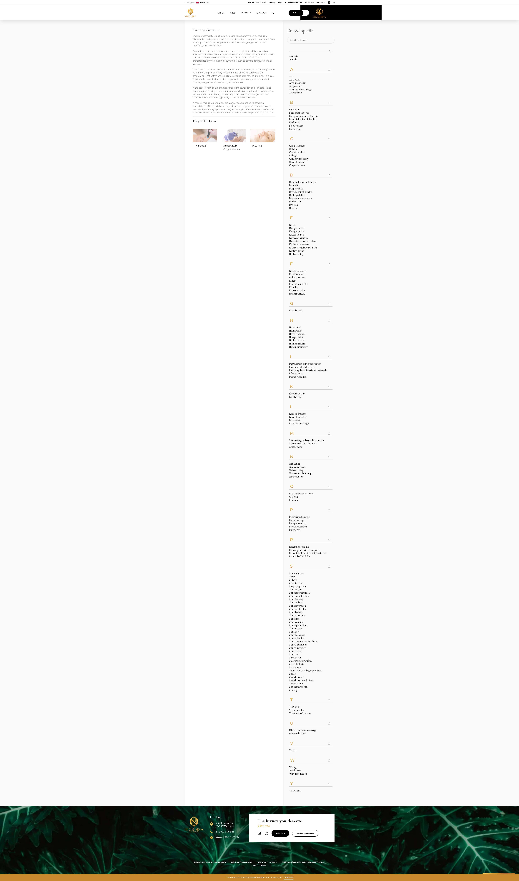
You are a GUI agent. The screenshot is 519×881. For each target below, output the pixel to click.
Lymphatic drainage (299, 424)
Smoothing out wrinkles (300, 661)
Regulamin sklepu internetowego (210, 862)
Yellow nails (295, 791)
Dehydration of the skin (300, 192)
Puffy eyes (294, 530)
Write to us (280, 833)
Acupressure (295, 86)
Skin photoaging (297, 635)
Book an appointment (305, 833)
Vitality (293, 750)
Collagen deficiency (299, 159)
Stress (292, 674)
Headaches (294, 328)
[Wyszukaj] (330, 40)
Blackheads (294, 123)
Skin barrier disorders (299, 593)
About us (246, 13)
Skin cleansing (296, 599)
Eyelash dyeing (296, 251)
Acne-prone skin (297, 83)
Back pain (294, 110)
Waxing (293, 767)
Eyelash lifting (296, 254)
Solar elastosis (296, 664)
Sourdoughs (295, 667)
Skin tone (293, 654)
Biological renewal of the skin (303, 116)
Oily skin (293, 497)
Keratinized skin (297, 394)
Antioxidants (295, 93)
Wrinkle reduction (298, 774)
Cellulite (293, 149)
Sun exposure (296, 684)
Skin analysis (295, 590)
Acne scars (294, 80)
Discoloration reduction (300, 198)
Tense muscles (296, 710)
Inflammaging (295, 374)
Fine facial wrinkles (298, 284)
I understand (289, 877)
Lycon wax (294, 420)
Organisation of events (257, 2)
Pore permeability (298, 523)
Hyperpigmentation (298, 347)
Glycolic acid (295, 311)
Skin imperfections (298, 625)
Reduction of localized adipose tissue (307, 553)
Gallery (272, 2)
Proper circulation (298, 527)
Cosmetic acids (296, 162)
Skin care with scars (299, 596)
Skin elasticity (296, 612)
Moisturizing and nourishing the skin (306, 440)
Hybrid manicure (297, 344)
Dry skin (293, 208)
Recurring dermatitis (299, 547)
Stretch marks (296, 677)
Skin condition (296, 603)
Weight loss (295, 771)
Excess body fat (297, 235)
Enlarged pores (296, 228)
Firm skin (293, 287)
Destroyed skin (296, 195)
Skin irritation (295, 629)
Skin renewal (295, 651)
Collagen (293, 156)
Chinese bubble (296, 152)
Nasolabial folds (297, 467)
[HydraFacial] (205, 135)
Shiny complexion (297, 586)
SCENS (293, 580)
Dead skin (294, 185)
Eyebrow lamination (299, 244)
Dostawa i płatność (267, 862)
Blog (280, 2)
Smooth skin (295, 658)
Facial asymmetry (298, 271)
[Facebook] (334, 3)
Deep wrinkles (296, 189)
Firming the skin (297, 291)
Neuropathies (296, 477)
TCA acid (294, 707)
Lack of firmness (297, 414)
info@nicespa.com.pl (316, 2)
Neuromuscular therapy (301, 474)
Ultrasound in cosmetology (302, 730)
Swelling (293, 690)
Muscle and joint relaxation (302, 444)
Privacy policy (277, 877)
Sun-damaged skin (298, 687)
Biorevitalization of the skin (302, 119)
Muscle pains (295, 447)
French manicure (297, 294)
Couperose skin (297, 165)
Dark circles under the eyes (302, 182)
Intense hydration (297, 377)
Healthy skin (295, 331)
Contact (262, 13)
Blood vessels (296, 126)
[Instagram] (329, 2)
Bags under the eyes (299, 113)
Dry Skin (293, 205)
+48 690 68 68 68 (295, 2)
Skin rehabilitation (298, 645)
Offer (220, 13)
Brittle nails (294, 129)
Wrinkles (293, 60)
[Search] (273, 13)
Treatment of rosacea (300, 713)
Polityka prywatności (241, 862)
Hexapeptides (296, 337)
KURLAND (295, 397)
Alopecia (293, 56)
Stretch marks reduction (301, 680)
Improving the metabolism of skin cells (308, 370)
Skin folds (294, 619)
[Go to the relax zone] (324, 12)
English (203, 2)
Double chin (295, 202)
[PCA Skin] (262, 135)
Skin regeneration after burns (303, 641)
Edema (292, 225)
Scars (292, 577)
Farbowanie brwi (297, 278)
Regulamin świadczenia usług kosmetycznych (303, 862)
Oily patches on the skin (301, 494)
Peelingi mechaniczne (299, 517)
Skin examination (297, 616)
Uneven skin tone (297, 734)
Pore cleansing (296, 520)
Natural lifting (296, 470)
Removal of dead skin (299, 557)
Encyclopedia (259, 865)
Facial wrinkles (296, 274)
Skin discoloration (298, 609)
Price (232, 13)
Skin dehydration (297, 606)
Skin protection (296, 638)
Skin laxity (294, 632)
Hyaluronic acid (296, 340)
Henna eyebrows (297, 334)
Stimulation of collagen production (306, 671)
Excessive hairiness (298, 238)
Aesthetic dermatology (300, 89)
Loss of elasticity (298, 417)
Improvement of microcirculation (305, 364)
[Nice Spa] (190, 13)
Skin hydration (296, 622)
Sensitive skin (295, 583)
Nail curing (294, 464)
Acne (291, 76)
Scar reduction (296, 573)
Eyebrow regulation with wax (303, 248)
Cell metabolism (297, 146)
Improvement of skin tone (301, 367)
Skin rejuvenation (297, 648)
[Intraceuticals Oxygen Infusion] (233, 135)
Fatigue (293, 281)
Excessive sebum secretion (302, 241)
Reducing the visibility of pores (304, 550)
